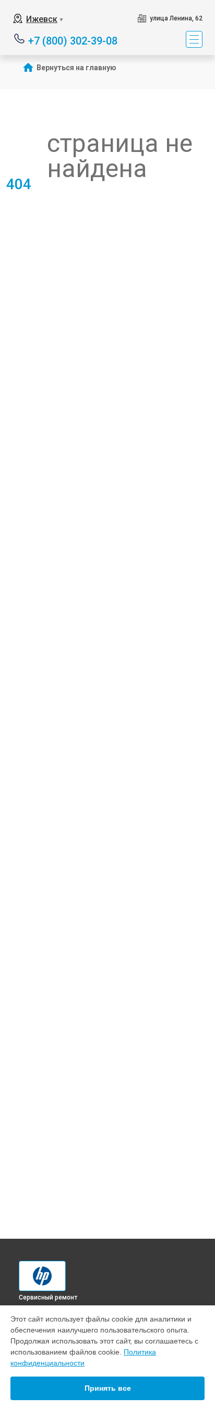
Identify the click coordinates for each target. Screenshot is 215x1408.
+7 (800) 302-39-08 (72, 40)
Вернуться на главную (76, 67)
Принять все (108, 1388)
